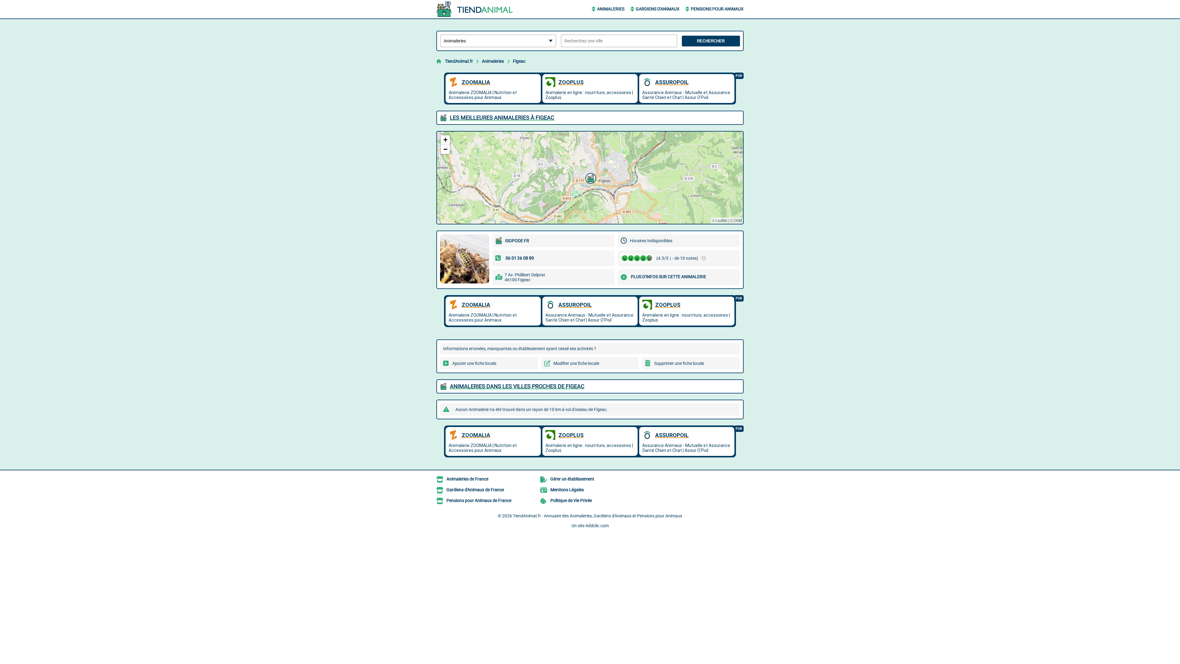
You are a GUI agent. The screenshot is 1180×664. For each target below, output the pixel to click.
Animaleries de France (467, 478)
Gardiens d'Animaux (657, 8)
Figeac (519, 61)
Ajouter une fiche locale (474, 363)
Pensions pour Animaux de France (478, 500)
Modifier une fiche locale (576, 363)
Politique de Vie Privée (571, 500)
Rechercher (711, 41)
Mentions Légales (567, 489)
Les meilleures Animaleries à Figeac (502, 117)
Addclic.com (597, 525)
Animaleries (610, 8)
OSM (738, 220)
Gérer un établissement (572, 478)
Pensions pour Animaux (717, 8)
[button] (590, 177)
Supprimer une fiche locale (679, 363)
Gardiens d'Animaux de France (475, 489)
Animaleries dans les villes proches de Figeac (517, 386)
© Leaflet (719, 220)
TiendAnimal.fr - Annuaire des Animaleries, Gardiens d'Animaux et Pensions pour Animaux (597, 515)
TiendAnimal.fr (459, 61)
